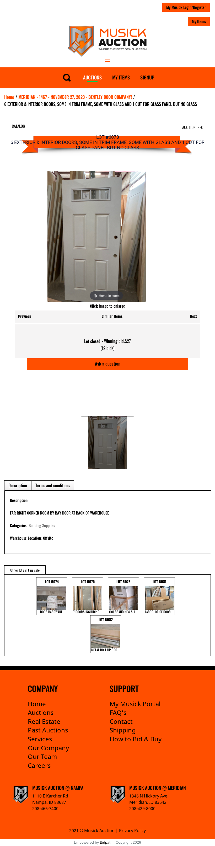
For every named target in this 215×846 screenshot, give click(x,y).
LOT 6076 (124, 596)
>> (205, 615)
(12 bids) (107, 348)
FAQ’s (118, 712)
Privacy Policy (132, 830)
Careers (39, 765)
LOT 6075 (88, 596)
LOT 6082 (106, 634)
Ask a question (107, 363)
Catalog (18, 126)
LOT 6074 (51, 596)
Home (37, 703)
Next (193, 316)
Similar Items (112, 316)
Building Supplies (42, 525)
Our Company (48, 747)
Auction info (192, 127)
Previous (24, 316)
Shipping (123, 730)
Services (40, 739)
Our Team (42, 756)
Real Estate (44, 721)
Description (17, 485)
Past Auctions (48, 730)
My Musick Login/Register (186, 7)
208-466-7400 (45, 808)
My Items (199, 21)
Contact (121, 721)
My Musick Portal (135, 703)
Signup (147, 77)
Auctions (92, 77)
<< (7, 615)
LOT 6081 (160, 596)
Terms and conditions (52, 485)
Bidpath (106, 842)
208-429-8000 (142, 808)
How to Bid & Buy (136, 739)
